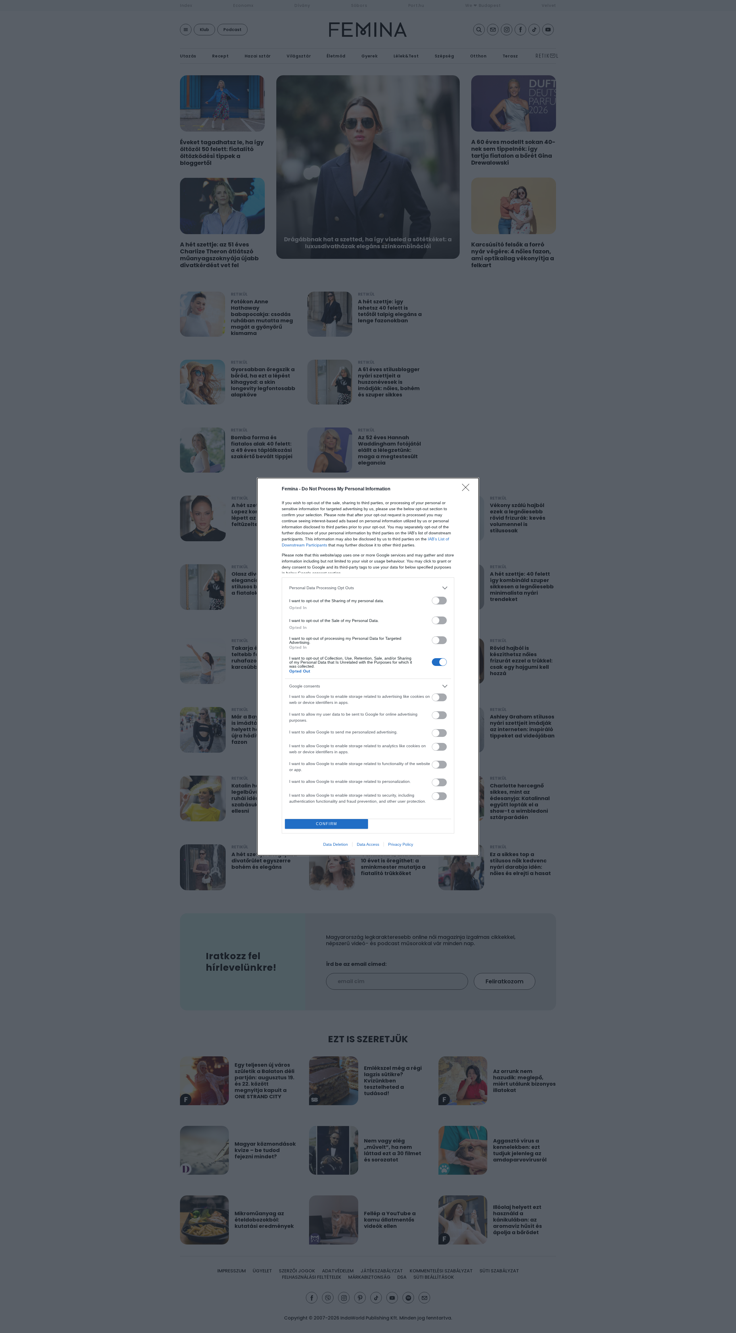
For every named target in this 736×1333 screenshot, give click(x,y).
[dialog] (368, 666)
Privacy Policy (400, 844)
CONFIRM (326, 824)
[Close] (467, 489)
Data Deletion (335, 844)
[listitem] (368, 588)
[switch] (439, 600)
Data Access (368, 844)
